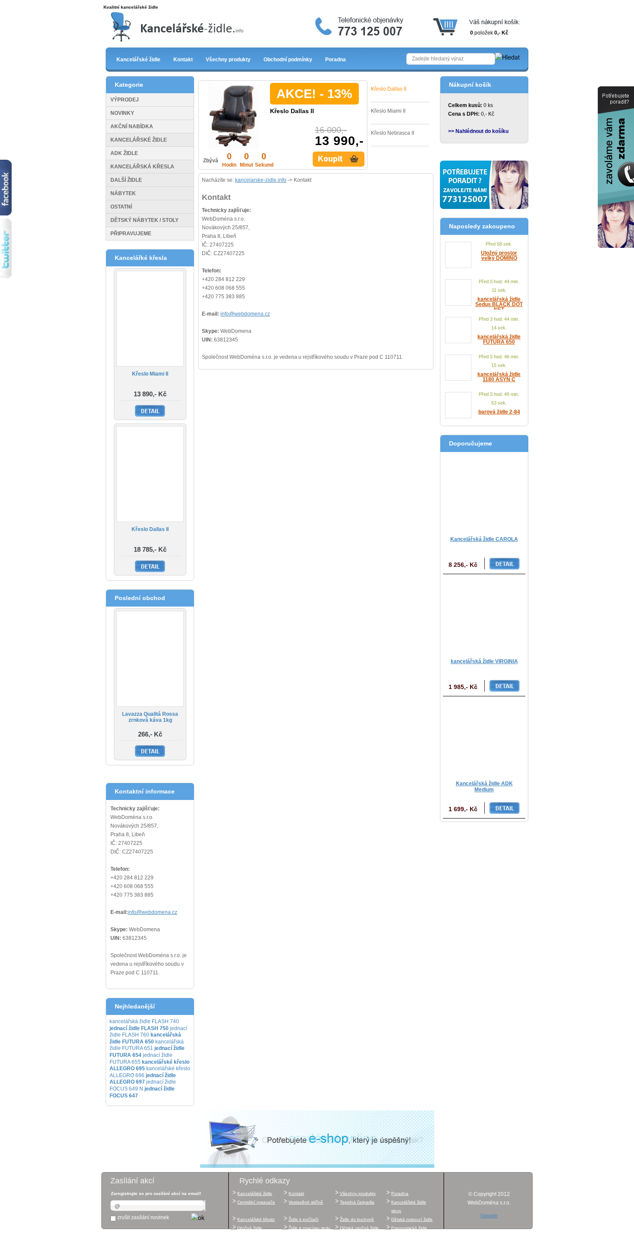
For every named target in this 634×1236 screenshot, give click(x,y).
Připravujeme (130, 234)
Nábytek (123, 193)
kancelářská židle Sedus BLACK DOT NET (499, 304)
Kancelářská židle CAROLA (484, 539)
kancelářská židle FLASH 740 (144, 1021)
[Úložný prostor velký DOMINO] (458, 255)
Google (489, 1216)
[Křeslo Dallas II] (150, 474)
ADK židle (124, 153)
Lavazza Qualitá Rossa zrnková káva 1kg (150, 717)
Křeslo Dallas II (150, 529)
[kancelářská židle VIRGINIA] (484, 614)
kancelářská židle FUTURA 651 (147, 1045)
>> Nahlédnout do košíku (478, 131)
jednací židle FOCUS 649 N (143, 1085)
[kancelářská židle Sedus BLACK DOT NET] (458, 292)
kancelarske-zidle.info (260, 180)
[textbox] (450, 59)
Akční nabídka (131, 126)
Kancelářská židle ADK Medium (484, 787)
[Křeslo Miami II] (150, 319)
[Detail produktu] (339, 159)
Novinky (122, 113)
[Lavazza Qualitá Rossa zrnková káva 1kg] (150, 659)
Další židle (126, 180)
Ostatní (121, 207)
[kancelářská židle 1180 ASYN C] (458, 367)
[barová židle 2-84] (458, 405)
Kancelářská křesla (142, 167)
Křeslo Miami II (150, 374)
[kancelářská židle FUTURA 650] (458, 330)
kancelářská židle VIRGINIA (484, 661)
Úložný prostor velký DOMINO (499, 255)
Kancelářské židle (138, 140)
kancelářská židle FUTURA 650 (499, 339)
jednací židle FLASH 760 (148, 1031)
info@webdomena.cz (152, 912)
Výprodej (124, 100)
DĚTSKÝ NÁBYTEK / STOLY (144, 220)
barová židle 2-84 (499, 412)
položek (489, 33)
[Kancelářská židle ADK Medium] (484, 736)
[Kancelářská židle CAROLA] (484, 492)
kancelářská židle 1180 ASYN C (499, 376)
